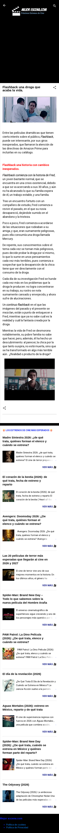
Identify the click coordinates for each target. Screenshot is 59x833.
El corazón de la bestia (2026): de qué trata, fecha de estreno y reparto (25, 480)
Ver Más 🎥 (49, 467)
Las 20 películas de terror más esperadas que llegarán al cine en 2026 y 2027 (25, 559)
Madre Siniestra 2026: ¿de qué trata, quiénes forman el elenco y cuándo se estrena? (25, 441)
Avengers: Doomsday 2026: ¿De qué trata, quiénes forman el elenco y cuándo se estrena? (24, 520)
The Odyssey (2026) (16, 784)
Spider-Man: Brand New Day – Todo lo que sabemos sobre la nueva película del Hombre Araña (25, 599)
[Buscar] (54, 6)
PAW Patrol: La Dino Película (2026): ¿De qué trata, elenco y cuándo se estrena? (23, 638)
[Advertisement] (29, 51)
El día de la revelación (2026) (22, 674)
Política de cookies (16, 824)
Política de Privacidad (17, 827)
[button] (54, 88)
